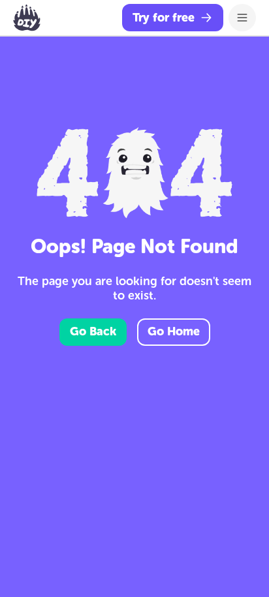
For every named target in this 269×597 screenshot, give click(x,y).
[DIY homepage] (26, 17)
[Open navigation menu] (242, 17)
